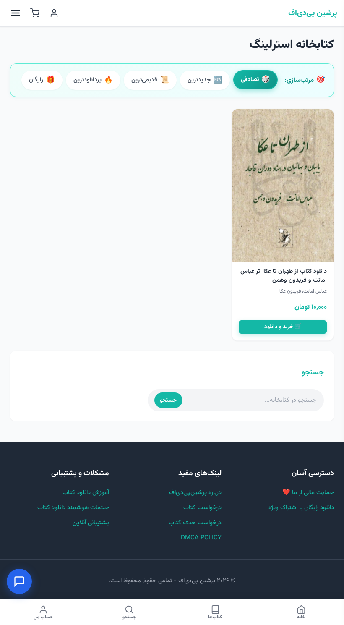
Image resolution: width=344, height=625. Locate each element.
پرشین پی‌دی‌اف (312, 13)
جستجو (168, 400)
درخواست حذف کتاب (195, 523)
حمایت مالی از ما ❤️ (308, 492)
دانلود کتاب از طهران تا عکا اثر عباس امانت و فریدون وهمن (283, 276)
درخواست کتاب (202, 508)
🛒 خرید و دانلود (283, 326)
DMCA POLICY (201, 538)
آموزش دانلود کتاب (86, 492)
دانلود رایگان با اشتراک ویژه (301, 508)
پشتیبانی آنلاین (91, 523)
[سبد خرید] (35, 13)
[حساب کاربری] (54, 13)
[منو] (15, 13)
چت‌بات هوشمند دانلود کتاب (73, 508)
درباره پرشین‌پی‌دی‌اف (195, 492)
